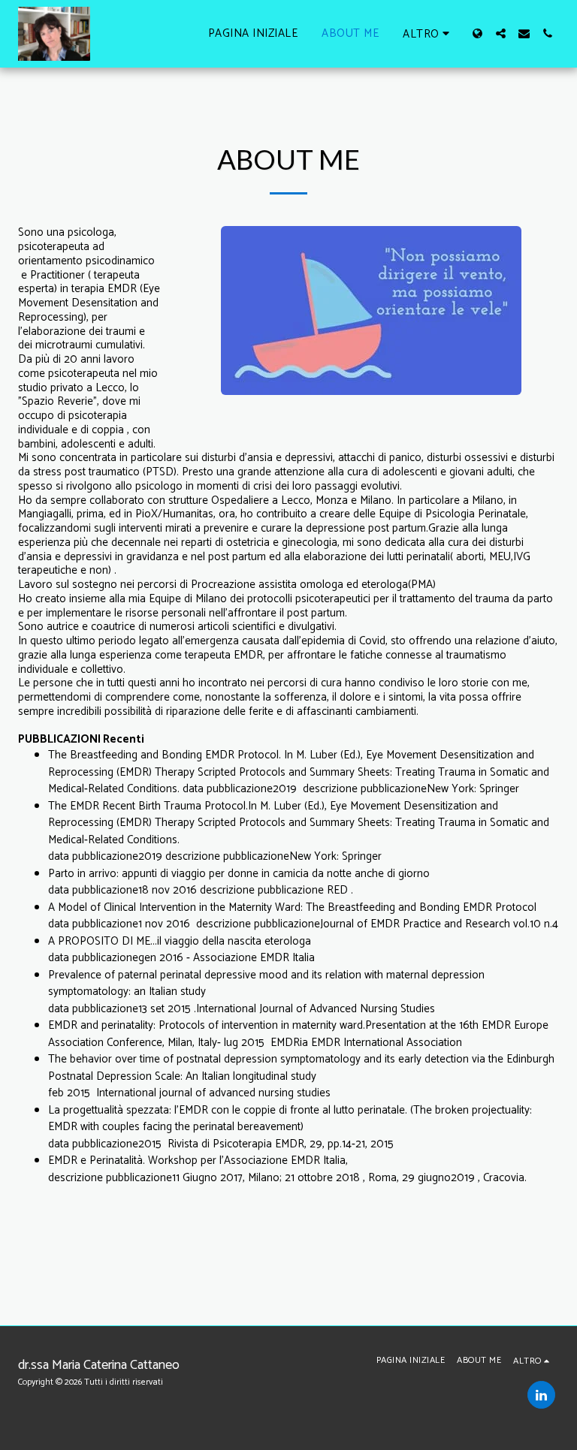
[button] (501, 33)
